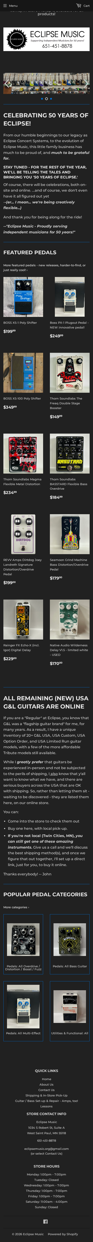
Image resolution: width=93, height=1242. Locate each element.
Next (87, 83)
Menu (13, 5)
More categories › (16, 907)
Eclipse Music (33, 1234)
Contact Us (46, 1090)
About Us (46, 1084)
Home (46, 1079)
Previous (6, 83)
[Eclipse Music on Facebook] (45, 1222)
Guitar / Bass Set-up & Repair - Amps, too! (46, 1101)
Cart (86, 5)
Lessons (46, 1106)
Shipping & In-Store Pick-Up (46, 1095)
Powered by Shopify (63, 1234)
